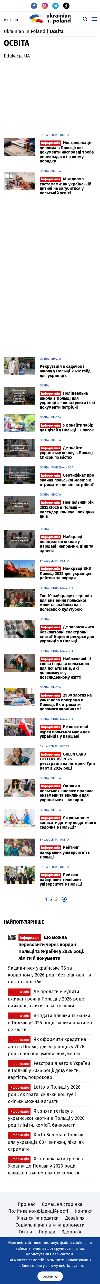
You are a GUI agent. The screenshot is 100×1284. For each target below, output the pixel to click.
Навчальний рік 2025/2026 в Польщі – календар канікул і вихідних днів (67, 509)
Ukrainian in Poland (24, 31)
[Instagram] (45, 6)
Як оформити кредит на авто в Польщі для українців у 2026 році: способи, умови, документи (47, 1046)
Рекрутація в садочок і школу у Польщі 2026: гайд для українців (65, 371)
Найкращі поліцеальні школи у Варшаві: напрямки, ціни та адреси (66, 543)
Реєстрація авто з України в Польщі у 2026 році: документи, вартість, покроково (49, 1070)
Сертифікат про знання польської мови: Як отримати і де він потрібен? (67, 480)
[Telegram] (55, 6)
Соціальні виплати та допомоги (50, 1225)
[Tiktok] (66, 6)
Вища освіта (48, 135)
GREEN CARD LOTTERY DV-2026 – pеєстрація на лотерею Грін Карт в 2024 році (67, 761)
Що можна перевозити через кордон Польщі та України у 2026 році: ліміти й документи (51, 948)
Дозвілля (75, 1218)
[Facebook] (34, 6)
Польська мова (62, 467)
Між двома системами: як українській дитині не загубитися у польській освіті (65, 185)
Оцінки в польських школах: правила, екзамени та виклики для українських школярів (67, 792)
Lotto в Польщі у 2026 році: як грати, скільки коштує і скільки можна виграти (44, 1094)
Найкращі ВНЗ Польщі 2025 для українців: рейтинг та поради (66, 573)
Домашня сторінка (62, 1204)
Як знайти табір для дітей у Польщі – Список (67, 428)
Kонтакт (83, 1211)
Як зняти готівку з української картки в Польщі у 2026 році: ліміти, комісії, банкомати (46, 1118)
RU (6, 20)
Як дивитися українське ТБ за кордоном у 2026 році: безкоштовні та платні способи (49, 975)
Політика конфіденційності (38, 1211)
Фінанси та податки (37, 1218)
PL (17, 20)
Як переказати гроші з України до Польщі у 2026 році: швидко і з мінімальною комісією (45, 1166)
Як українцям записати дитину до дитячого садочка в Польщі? (68, 822)
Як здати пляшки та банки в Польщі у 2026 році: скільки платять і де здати (50, 1022)
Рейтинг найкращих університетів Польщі (65, 852)
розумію (50, 1276)
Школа (56, 171)
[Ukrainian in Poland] (50, 18)
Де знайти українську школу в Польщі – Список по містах (68, 452)
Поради (47, 1232)
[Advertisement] (50, 94)
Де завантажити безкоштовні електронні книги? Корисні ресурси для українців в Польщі (67, 634)
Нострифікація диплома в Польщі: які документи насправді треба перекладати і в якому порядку (67, 151)
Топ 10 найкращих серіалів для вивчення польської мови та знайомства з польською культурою (66, 602)
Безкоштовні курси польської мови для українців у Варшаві (65, 731)
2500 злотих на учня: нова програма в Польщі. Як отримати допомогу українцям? (66, 702)
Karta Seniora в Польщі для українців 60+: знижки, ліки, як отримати (46, 1142)
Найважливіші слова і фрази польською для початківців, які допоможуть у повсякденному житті (65, 668)
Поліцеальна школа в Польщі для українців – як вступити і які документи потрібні (67, 400)
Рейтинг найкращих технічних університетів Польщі (61, 879)
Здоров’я (71, 1232)
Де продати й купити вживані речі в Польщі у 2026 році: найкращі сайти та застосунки (46, 998)
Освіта (64, 135)
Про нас (26, 1204)
